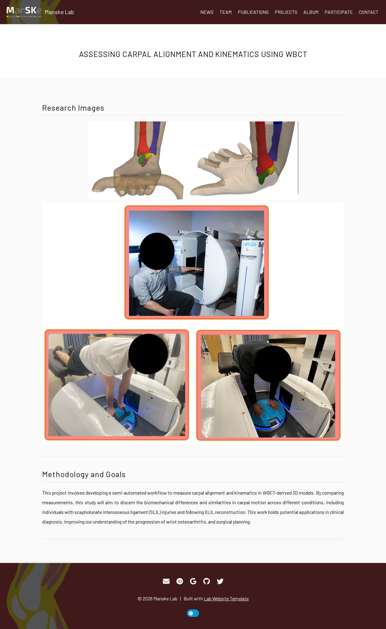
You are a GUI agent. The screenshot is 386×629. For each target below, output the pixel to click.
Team (226, 12)
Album (310, 12)
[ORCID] (180, 581)
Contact (368, 12)
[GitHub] (206, 581)
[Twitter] (220, 581)
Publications (253, 12)
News (207, 12)
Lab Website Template (226, 598)
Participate (338, 12)
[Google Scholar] (193, 581)
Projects (286, 12)
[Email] (166, 581)
